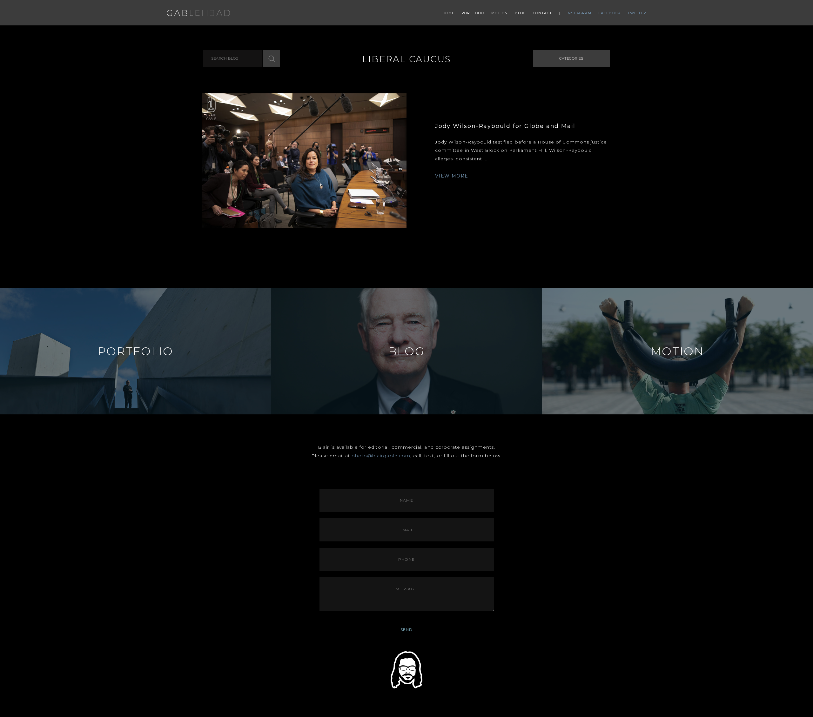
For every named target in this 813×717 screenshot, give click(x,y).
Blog (520, 13)
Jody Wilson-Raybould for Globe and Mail (505, 126)
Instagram (579, 13)
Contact (542, 13)
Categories (571, 58)
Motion (499, 13)
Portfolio (473, 13)
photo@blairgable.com (381, 456)
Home (448, 13)
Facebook (609, 13)
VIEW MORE (451, 176)
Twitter (637, 13)
